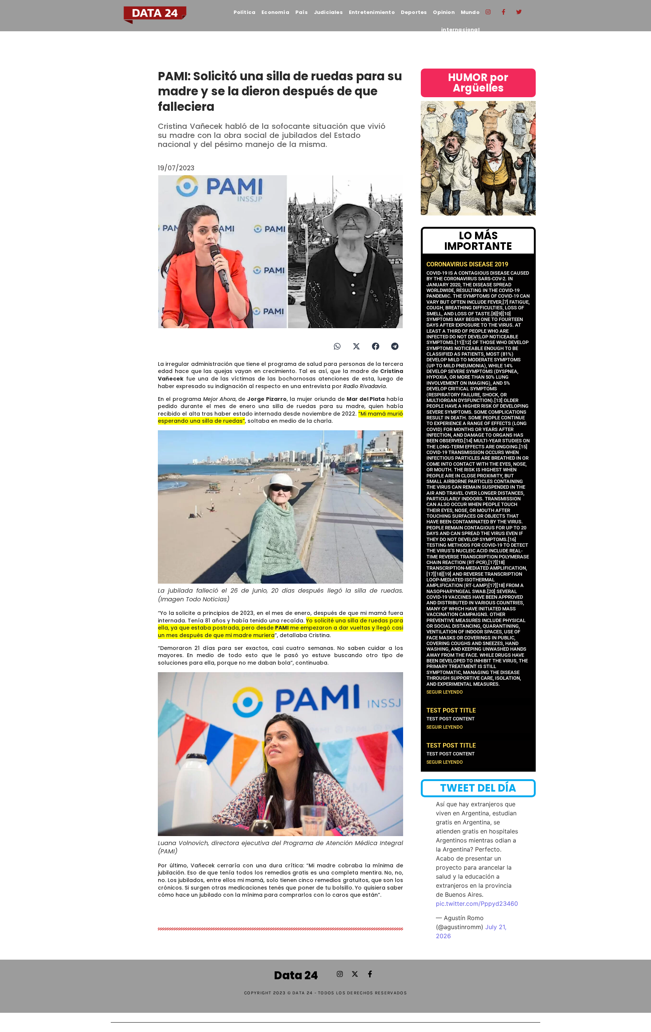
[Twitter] (519, 11)
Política (245, 12)
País (301, 12)
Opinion (443, 12)
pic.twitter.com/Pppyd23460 (477, 903)
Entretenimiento (372, 12)
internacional (460, 29)
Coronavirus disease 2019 (467, 264)
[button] (337, 346)
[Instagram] (488, 11)
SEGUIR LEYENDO (444, 692)
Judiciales (328, 12)
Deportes (414, 12)
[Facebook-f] (503, 11)
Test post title (451, 710)
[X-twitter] (355, 974)
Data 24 (296, 975)
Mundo (470, 12)
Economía (275, 12)
